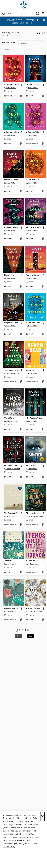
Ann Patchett (11, 564)
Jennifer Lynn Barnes (35, 516)
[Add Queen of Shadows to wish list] (21, 191)
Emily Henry (32, 374)
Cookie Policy (9, 847)
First (18, 636)
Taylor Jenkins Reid (13, 374)
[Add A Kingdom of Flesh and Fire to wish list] (43, 620)
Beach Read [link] (31, 370)
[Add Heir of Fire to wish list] (21, 286)
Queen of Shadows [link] (12, 180)
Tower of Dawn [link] (32, 275)
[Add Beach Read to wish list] (43, 381)
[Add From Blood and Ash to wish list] (21, 477)
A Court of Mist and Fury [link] (12, 132)
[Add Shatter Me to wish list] (43, 477)
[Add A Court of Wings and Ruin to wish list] (43, 143)
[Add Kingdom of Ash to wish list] (21, 334)
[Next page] (31, 630)
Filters (6, 50)
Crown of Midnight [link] (12, 227)
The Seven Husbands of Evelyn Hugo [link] (12, 370)
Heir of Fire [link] (9, 275)
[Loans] (37, 14)
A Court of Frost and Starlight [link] (34, 323)
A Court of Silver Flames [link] (34, 180)
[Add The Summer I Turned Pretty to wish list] (21, 524)
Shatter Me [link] (30, 466)
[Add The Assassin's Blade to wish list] (43, 429)
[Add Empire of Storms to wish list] (43, 239)
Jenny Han (10, 516)
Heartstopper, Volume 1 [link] (12, 608)
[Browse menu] (42, 13)
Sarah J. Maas (11, 88)
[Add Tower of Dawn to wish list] (43, 286)
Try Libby (11, 20)
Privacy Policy (32, 818)
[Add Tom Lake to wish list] (21, 572)
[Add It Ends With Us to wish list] (43, 572)
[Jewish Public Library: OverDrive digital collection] (23, 5)
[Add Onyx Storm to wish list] (21, 429)
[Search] (3, 14)
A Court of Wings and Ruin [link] (34, 132)
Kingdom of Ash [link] (11, 323)
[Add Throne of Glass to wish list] (43, 96)
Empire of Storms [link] (33, 227)
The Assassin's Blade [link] (34, 418)
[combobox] (18, 14)
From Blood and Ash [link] (12, 466)
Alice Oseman (11, 612)
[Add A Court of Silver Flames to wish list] (43, 191)
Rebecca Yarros (11, 421)
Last (30, 636)
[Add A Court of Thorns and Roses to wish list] (21, 96)
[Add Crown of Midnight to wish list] (21, 239)
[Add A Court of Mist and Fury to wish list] (21, 143)
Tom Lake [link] (8, 561)
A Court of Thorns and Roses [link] (12, 85)
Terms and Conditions (12, 818)
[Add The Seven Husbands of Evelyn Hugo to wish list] (21, 381)
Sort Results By (8, 43)
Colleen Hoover (33, 564)
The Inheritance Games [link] (34, 513)
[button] (38, 34)
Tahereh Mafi (32, 469)
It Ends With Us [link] (32, 561)
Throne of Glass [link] (33, 85)
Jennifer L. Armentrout (13, 469)
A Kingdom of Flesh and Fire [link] (34, 608)
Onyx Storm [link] (9, 418)
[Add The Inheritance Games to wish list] (43, 524)
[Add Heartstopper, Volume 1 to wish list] (21, 620)
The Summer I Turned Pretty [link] (12, 513)
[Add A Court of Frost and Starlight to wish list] (43, 334)
